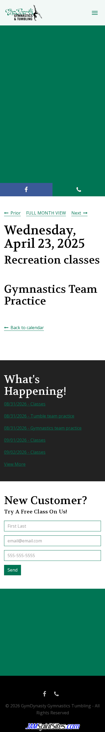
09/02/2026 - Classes (25, 452)
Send (13, 570)
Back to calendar (27, 328)
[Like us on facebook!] (26, 189)
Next (76, 213)
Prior (15, 213)
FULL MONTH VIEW (46, 213)
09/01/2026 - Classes (25, 440)
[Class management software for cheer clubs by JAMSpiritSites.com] (52, 727)
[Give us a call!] (78, 189)
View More (15, 464)
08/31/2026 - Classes (25, 404)
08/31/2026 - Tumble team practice (39, 416)
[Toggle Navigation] (95, 12)
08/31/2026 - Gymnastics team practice (43, 428)
